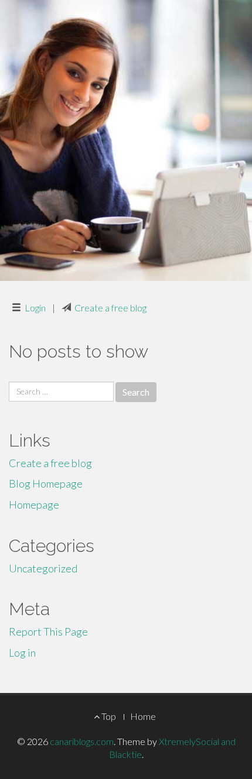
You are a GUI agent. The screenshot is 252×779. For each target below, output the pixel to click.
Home (143, 716)
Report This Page (48, 631)
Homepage (34, 504)
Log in (22, 652)
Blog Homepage (46, 483)
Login (35, 307)
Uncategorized (43, 568)
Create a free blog (110, 307)
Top (108, 716)
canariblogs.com (82, 741)
